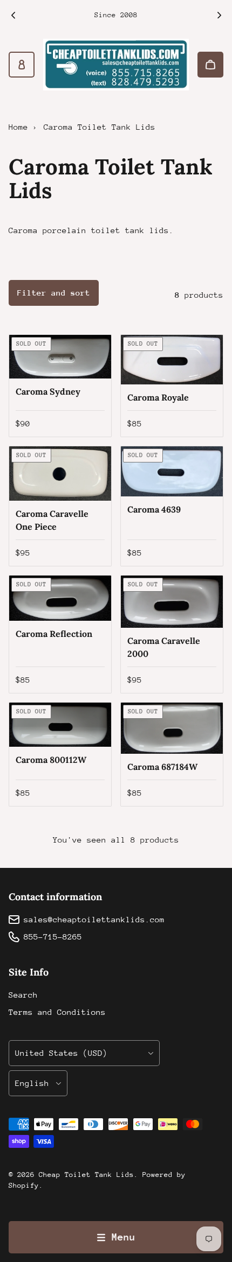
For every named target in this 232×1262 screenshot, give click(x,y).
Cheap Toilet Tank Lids (86, 1174)
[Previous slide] (13, 15)
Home (18, 126)
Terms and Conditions (57, 1011)
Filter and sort (53, 292)
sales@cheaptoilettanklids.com (94, 919)
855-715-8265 (53, 936)
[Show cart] (210, 65)
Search (23, 994)
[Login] (22, 65)
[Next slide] (219, 15)
